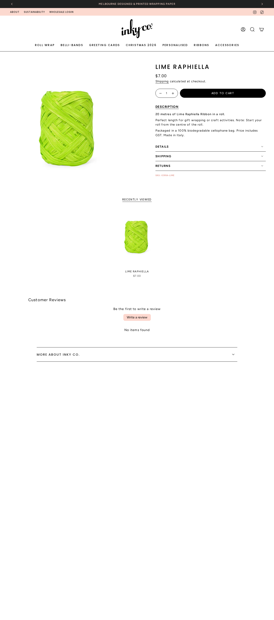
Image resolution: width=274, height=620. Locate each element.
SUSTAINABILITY (34, 12)
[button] (45, 45)
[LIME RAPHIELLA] (137, 238)
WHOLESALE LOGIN (61, 12)
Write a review (137, 317)
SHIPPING (163, 156)
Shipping (162, 81)
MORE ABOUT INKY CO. (58, 354)
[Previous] (12, 4)
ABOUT (14, 12)
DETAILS (162, 146)
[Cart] (261, 29)
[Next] (262, 4)
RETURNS (163, 166)
